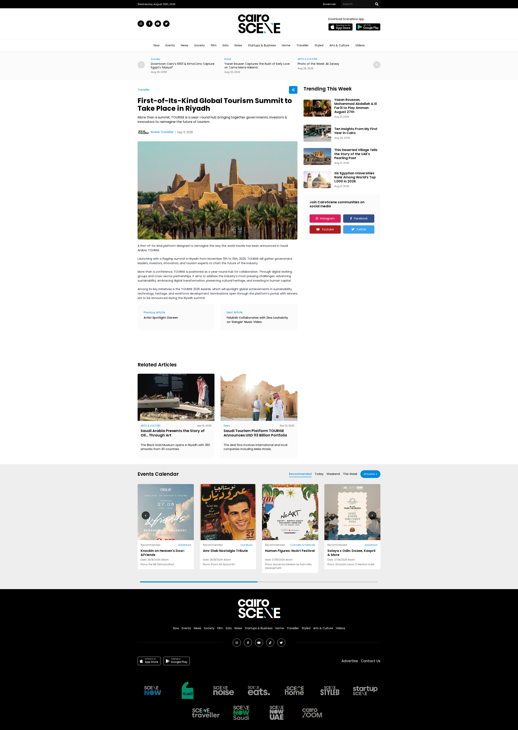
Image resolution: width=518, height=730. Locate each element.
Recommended (300, 474)
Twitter (361, 229)
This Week (350, 474)
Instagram (327, 218)
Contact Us (370, 661)
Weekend (333, 474)
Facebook (361, 218)
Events (170, 45)
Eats (225, 45)
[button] (376, 64)
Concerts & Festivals (302, 545)
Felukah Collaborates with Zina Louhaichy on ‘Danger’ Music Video (257, 320)
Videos (360, 45)
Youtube (328, 229)
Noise (238, 45)
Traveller (302, 45)
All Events (369, 474)
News (184, 45)
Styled (319, 45)
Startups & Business (262, 45)
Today (319, 474)
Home (286, 45)
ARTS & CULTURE (234, 59)
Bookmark (329, 4)
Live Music (247, 545)
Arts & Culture (339, 45)
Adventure (184, 545)
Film (214, 45)
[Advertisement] (211, 345)
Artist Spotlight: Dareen (161, 318)
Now (156, 45)
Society (199, 45)
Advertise (350, 661)
